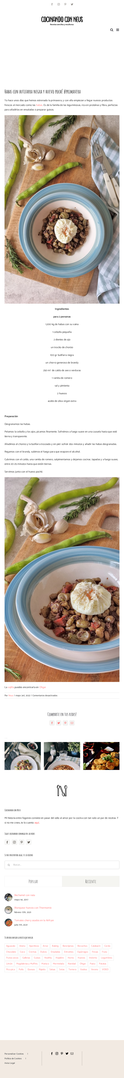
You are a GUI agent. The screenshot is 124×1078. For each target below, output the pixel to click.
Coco (22, 952)
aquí (36, 823)
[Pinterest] (21, 842)
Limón (9, 964)
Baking (55, 946)
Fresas (95, 952)
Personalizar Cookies (14, 1054)
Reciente (90, 881)
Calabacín (95, 946)
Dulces (43, 952)
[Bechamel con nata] (8, 896)
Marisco (45, 964)
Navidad (72, 964)
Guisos (37, 958)
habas (39, 105)
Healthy (48, 958)
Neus (10, 695)
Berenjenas (68, 946)
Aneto (22, 946)
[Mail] (72, 1053)
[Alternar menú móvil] (117, 29)
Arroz (45, 946)
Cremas (32, 952)
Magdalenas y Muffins (27, 964)
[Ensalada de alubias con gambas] (23, 756)
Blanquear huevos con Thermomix (33, 908)
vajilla (11, 687)
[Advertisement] (62, 59)
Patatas (102, 964)
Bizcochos (82, 946)
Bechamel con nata (24, 895)
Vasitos (83, 969)
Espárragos (82, 952)
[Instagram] (14, 842)
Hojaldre (60, 958)
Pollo (21, 969)
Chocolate (11, 952)
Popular (33, 881)
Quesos (31, 969)
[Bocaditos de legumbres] (101, 756)
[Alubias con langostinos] (62, 756)
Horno (71, 958)
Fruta (104, 952)
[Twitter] (28, 842)
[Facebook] (7, 842)
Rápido (42, 969)
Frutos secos (12, 958)
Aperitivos (34, 946)
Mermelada (58, 964)
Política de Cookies (13, 1058)
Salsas (52, 969)
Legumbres (106, 958)
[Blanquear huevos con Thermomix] (8, 908)
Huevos (81, 958)
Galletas (26, 958)
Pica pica (10, 969)
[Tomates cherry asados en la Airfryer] (8, 921)
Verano (94, 969)
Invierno (93, 958)
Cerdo (107, 946)
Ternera (72, 969)
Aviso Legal (10, 1063)
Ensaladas (55, 952)
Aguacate (10, 946)
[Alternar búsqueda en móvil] (111, 29)
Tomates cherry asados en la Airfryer (34, 920)
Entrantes (68, 952)
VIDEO (105, 969)
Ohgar (42, 687)
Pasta (92, 964)
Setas (61, 969)
